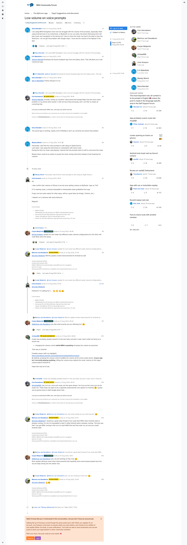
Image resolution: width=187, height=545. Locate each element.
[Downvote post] (102, 46)
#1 (103, 28)
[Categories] (3, 2)
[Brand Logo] (30, 5)
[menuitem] (184, 2)
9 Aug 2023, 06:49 (54, 28)
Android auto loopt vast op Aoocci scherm (144, 154)
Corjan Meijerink (37, 231)
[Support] (3, 14)
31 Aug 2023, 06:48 (66, 231)
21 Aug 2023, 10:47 (54, 142)
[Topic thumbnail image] (160, 137)
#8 (103, 231)
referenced (50, 507)
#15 (102, 456)
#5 (103, 128)
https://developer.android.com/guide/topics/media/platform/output (55, 356)
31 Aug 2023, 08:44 (66, 321)
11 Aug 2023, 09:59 (54, 77)
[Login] (184, 2)
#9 (103, 252)
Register (30, 538)
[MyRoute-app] (3, 18)
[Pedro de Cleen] (131, 188)
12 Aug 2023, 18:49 (67, 96)
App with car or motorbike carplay (144, 185)
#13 (102, 382)
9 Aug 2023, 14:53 (54, 56)
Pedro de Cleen (138, 189)
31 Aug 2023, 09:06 (68, 336)
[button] (3, 542)
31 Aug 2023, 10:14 (72, 418)
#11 (103, 321)
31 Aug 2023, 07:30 (72, 252)
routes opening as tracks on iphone (141, 136)
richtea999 (35, 336)
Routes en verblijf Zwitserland (142, 170)
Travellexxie (137, 174)
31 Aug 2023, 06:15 (54, 178)
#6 (103, 142)
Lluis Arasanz (36, 178)
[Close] (101, 519)
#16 (102, 479)
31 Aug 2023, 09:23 (67, 382)
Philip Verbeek (138, 124)
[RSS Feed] (83, 23)
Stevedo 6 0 (137, 107)
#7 (103, 178)
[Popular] (3, 10)
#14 (102, 418)
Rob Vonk (136, 203)
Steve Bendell (37, 28)
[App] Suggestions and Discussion (36, 22)
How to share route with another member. (143, 216)
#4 (103, 96)
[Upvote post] (94, 46)
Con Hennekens (37, 96)
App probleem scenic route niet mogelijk (143, 119)
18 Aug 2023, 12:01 (54, 128)
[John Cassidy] (131, 221)
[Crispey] (131, 142)
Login (38, 538)
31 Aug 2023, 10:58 (72, 479)
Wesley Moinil (37, 142)
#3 (103, 77)
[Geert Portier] (131, 159)
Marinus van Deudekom (40, 252)
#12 (102, 336)
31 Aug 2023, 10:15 (66, 456)
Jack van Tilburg (40, 507)
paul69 (135, 159)
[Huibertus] (131, 174)
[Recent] (3, 6)
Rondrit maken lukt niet (139, 200)
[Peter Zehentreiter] (131, 107)
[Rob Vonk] (131, 203)
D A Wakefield (37, 56)
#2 (103, 56)
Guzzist (136, 142)
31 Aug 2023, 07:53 (54, 284)
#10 (102, 284)
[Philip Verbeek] (131, 124)
